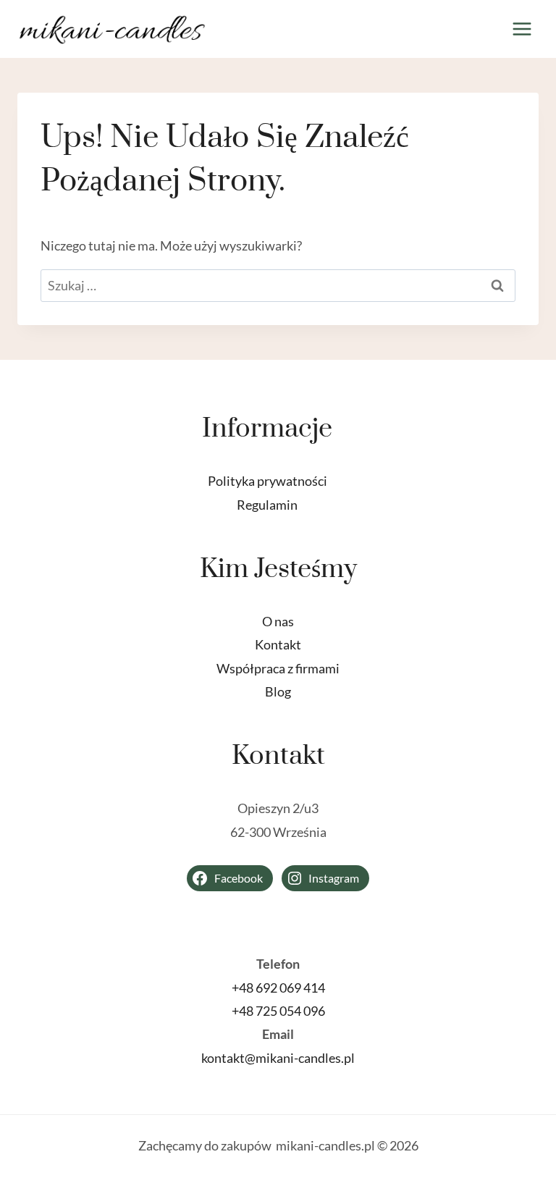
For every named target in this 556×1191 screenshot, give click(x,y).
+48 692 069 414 (278, 988)
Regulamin (267, 505)
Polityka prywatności (267, 481)
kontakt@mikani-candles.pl (278, 1058)
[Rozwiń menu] (522, 28)
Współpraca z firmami (278, 668)
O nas (278, 621)
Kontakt (278, 644)
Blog (278, 691)
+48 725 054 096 (278, 1011)
